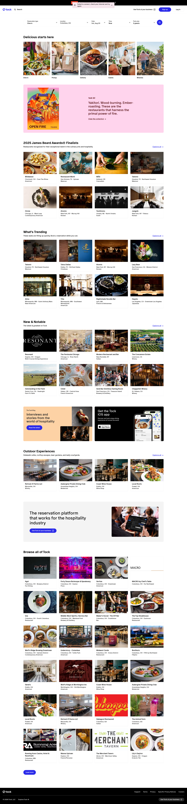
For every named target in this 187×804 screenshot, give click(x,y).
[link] (40, 168)
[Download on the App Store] (112, 427)
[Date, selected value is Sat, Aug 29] (104, 22)
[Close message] (111, 5)
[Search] (159, 22)
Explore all (157, 147)
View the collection (96, 119)
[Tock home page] (7, 9)
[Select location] (87, 22)
